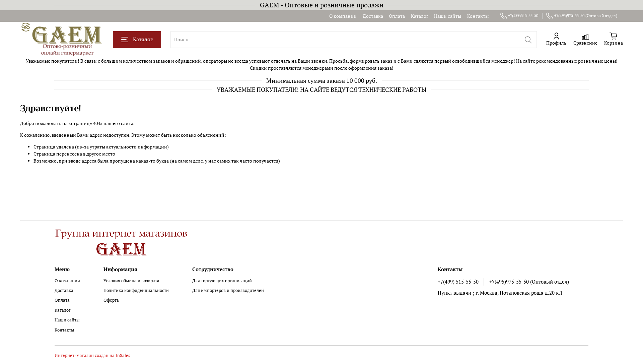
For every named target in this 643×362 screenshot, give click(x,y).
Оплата (397, 16)
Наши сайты (447, 16)
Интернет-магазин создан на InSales (92, 355)
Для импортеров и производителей (228, 290)
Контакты (478, 16)
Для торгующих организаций (222, 281)
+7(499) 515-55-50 (458, 281)
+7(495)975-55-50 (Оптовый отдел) (585, 15)
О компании (343, 16)
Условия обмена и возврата (131, 281)
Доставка (373, 16)
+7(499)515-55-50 (523, 15)
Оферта (111, 300)
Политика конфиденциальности (136, 290)
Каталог (419, 16)
